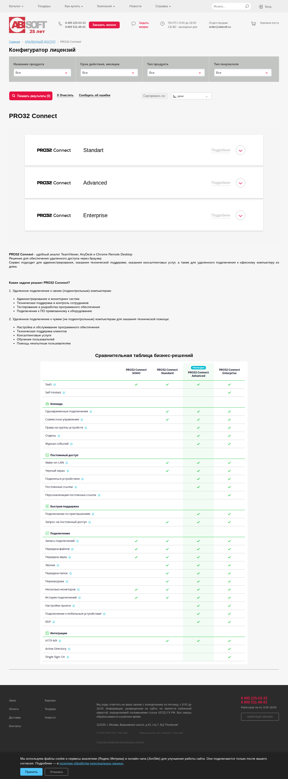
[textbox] (191, 96)
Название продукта (29, 64)
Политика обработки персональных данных (120, 742)
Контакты (15, 726)
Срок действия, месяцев (99, 64)
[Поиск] (247, 6)
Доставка (15, 717)
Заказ (12, 700)
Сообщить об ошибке (94, 95)
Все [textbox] (18, 72)
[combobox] (42, 73)
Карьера (50, 700)
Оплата (14, 709)
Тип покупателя (226, 64)
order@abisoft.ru (220, 27)
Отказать (56, 772)
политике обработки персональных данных (91, 763)
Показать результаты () (33, 96)
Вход (268, 6)
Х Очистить (65, 95)
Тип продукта (157, 64)
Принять (31, 772)
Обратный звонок (260, 716)
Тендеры (44, 6)
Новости (135, 6)
